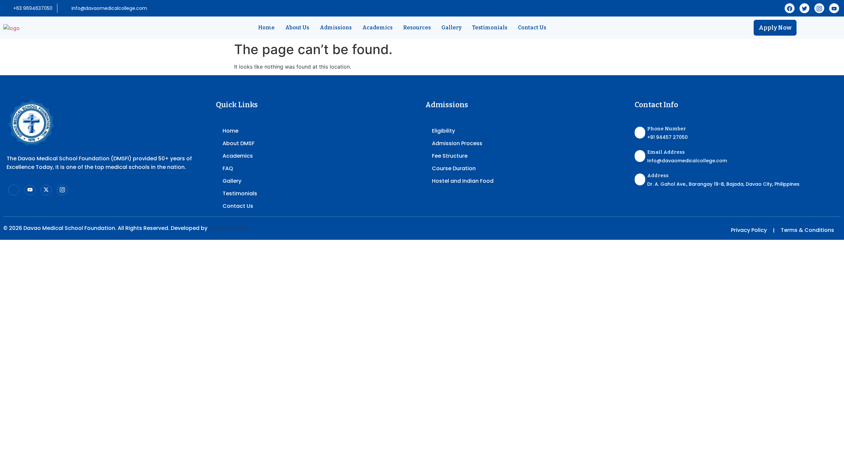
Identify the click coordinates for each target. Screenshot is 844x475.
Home (266, 27)
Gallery (451, 27)
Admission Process (457, 143)
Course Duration (454, 168)
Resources (417, 27)
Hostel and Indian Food (463, 181)
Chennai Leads (228, 228)
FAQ (228, 168)
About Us (297, 27)
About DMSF (239, 143)
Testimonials (489, 27)
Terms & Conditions (807, 230)
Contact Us (532, 27)
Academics (377, 27)
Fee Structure (449, 156)
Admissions (336, 27)
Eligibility (443, 131)
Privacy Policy (749, 230)
